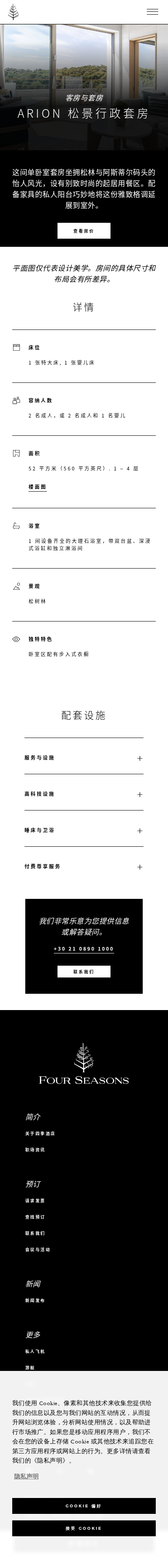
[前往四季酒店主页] (13, 12)
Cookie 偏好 (84, 1506)
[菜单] (152, 12)
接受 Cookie (84, 1528)
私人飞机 (35, 1351)
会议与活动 (38, 1249)
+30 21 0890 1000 (84, 948)
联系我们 (84, 972)
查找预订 (35, 1217)
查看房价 (84, 231)
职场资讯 (35, 1149)
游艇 (30, 1367)
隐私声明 (26, 1476)
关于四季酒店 (40, 1133)
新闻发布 (35, 1300)
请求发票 (35, 1200)
